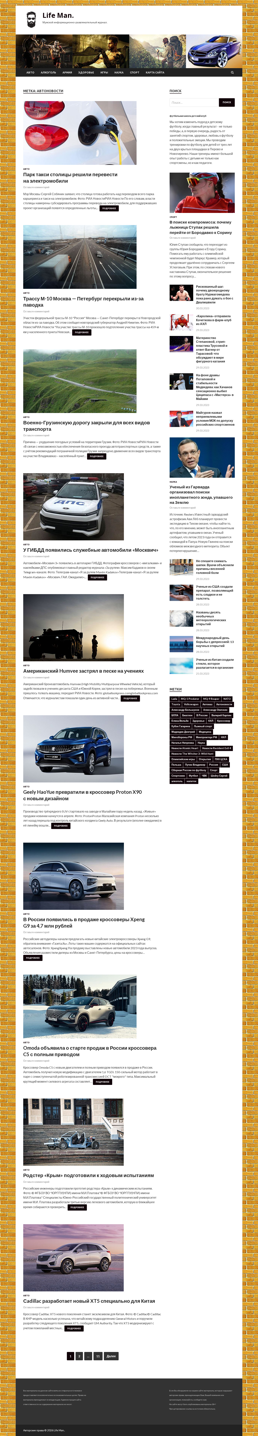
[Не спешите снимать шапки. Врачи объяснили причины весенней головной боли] (181, 574)
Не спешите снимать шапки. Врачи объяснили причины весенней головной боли (215, 566)
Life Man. (58, 15)
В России (202, 715)
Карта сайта (155, 72)
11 (98, 1356)
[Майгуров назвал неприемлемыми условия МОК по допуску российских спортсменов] (181, 426)
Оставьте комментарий (36, 187)
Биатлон (187, 715)
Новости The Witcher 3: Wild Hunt (192, 753)
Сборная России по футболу (188, 770)
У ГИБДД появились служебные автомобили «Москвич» (90, 550)
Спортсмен (178, 775)
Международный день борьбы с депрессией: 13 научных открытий (215, 641)
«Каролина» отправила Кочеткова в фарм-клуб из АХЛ (213, 320)
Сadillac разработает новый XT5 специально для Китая (89, 1301)
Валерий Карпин (221, 715)
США (225, 764)
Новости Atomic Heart (184, 748)
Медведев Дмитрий (183, 731)
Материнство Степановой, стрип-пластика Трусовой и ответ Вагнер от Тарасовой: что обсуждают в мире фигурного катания (211, 349)
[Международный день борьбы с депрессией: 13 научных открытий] (181, 651)
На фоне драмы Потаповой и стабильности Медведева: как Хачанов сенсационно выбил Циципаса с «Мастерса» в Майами (215, 386)
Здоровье (86, 72)
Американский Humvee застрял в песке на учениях (83, 671)
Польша (176, 764)
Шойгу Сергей (219, 775)
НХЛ (223, 737)
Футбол (193, 775)
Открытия (205, 759)
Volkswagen (191, 704)
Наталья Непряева (182, 742)
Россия (213, 764)
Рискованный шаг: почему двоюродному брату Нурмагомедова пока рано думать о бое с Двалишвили (214, 294)
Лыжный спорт (203, 726)
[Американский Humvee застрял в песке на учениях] (92, 629)
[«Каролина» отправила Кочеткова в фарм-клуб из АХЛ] (181, 329)
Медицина (205, 731)
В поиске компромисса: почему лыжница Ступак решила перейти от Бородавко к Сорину (201, 227)
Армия (67, 72)
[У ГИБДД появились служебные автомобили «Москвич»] (92, 508)
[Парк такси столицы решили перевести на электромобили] (92, 134)
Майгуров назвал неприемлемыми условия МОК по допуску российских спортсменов (215, 418)
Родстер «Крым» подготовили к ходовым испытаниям (88, 1175)
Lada (174, 698)
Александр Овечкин (215, 709)
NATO (227, 698)
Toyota (175, 704)
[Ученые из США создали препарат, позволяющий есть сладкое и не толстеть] (181, 600)
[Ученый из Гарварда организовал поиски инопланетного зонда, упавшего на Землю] (202, 478)
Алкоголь (48, 72)
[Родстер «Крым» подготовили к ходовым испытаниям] (92, 1134)
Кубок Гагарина (180, 726)
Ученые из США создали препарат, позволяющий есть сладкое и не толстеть (214, 592)
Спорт (134, 72)
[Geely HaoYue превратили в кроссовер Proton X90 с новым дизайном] (92, 750)
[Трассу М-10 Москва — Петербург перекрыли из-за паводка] (92, 258)
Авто (30, 72)
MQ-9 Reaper (211, 698)
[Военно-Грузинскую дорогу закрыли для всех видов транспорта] (92, 382)
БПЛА (174, 715)
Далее (111, 1356)
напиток (191, 781)
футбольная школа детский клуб (188, 116)
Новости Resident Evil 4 (216, 748)
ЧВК (204, 775)
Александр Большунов (185, 709)
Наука (119, 72)
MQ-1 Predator (190, 698)
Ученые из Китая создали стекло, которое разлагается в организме (215, 663)
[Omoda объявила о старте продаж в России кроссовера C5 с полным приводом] (92, 1008)
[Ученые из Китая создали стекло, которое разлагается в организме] (181, 673)
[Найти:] (202, 102)
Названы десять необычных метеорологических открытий (211, 618)
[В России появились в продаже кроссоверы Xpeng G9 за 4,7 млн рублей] (92, 878)
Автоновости (224, 704)
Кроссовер (223, 720)
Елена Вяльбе (179, 720)
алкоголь (177, 781)
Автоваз (207, 704)
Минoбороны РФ (181, 737)
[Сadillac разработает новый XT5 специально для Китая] (92, 1259)
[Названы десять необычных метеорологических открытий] (181, 625)
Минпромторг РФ (206, 737)
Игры (104, 72)
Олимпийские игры (183, 759)
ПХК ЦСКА (221, 759)
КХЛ (210, 720)
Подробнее (109, 208)
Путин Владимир (195, 764)
